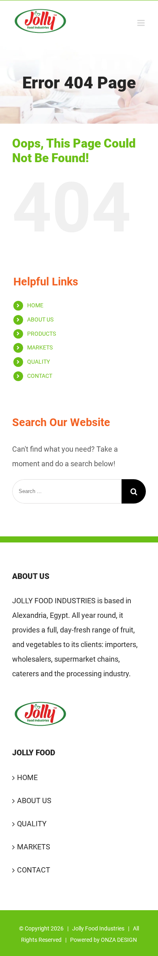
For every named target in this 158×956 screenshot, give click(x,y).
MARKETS (40, 347)
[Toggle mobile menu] (141, 23)
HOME (35, 305)
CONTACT (39, 376)
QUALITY (38, 361)
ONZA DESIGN (119, 940)
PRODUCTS (41, 333)
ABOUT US (40, 319)
